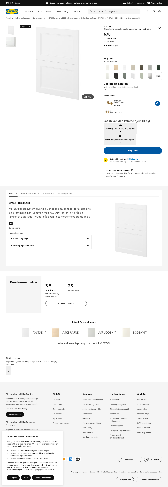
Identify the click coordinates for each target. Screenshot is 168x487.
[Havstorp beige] (133, 67)
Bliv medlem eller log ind (119, 161)
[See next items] (8, 372)
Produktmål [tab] (48, 193)
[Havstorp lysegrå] (150, 67)
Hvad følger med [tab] (65, 193)
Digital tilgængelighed (109, 472)
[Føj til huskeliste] (159, 27)
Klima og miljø (143, 414)
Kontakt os (114, 414)
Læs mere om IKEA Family (16, 408)
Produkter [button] (29, 11)
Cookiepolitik (94, 472)
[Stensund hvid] (133, 76)
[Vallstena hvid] (107, 67)
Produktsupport (116, 426)
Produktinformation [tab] (30, 193)
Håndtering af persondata (129, 472)
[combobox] (113, 11)
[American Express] (70, 459)
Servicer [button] (77, 11)
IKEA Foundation (144, 423)
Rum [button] (40, 11)
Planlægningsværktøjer (92, 423)
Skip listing (10, 364)
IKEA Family (87, 428)
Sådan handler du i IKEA (92, 409)
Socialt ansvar (142, 418)
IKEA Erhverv (88, 432)
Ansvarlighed (142, 409)
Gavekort (86, 418)
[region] (58, 63)
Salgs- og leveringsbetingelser (151, 472)
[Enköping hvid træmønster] (124, 67)
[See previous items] (8, 368)
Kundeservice (115, 399)
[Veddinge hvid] (107, 76)
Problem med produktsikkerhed (117, 436)
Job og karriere (143, 404)
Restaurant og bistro (91, 404)
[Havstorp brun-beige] (141, 67)
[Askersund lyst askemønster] (116, 67)
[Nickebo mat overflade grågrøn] (124, 76)
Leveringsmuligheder (118, 404)
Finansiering (87, 414)
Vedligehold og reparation (120, 430)
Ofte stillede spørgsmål (119, 409)
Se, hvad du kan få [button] (138, 161)
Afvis (26, 478)
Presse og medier (144, 432)
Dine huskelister (59, 409)
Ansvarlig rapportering (79, 472)
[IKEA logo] (12, 11)
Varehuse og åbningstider (93, 399)
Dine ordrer (57, 404)
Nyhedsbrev (57, 418)
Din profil (56, 399)
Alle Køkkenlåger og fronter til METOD (84, 343)
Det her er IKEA (143, 399)
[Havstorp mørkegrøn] (158, 67)
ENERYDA (117, 101)
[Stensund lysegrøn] (141, 76)
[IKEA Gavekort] (78, 459)
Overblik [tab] (13, 193)
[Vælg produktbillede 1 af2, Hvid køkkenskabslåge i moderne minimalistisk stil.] (11, 30)
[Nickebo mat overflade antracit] (116, 76)
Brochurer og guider (91, 437)
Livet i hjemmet (143, 428)
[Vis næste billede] (90, 63)
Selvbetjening (58, 414)
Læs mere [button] (122, 176)
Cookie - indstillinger (43, 478)
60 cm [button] (149, 29)
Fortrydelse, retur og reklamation (118, 419)
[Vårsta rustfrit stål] (150, 76)
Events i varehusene (61, 423)
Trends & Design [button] (62, 11)
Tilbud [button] (48, 11)
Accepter (13, 478)
